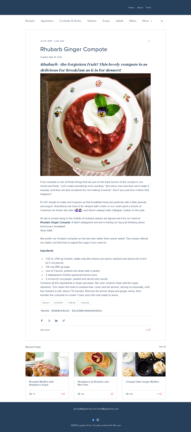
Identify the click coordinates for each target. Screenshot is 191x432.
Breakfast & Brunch (61, 310)
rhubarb (72, 302)
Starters (91, 20)
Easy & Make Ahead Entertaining (87, 310)
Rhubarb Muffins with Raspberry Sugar (41, 383)
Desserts (45, 310)
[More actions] (149, 41)
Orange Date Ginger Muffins (142, 381)
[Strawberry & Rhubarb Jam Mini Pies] (95, 364)
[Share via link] (63, 320)
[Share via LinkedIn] (56, 320)
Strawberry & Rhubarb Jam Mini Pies (93, 383)
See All (162, 346)
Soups (106, 20)
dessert (45, 302)
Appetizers (47, 20)
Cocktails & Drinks (70, 20)
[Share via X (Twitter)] (49, 320)
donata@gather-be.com (85, 408)
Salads (119, 20)
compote (85, 302)
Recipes (30, 20)
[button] (161, 21)
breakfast (58, 302)
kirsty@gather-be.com (108, 408)
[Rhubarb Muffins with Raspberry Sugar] (47, 364)
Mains (132, 20)
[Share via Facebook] (41, 320)
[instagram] (97, 419)
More (145, 20)
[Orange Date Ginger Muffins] (143, 364)
